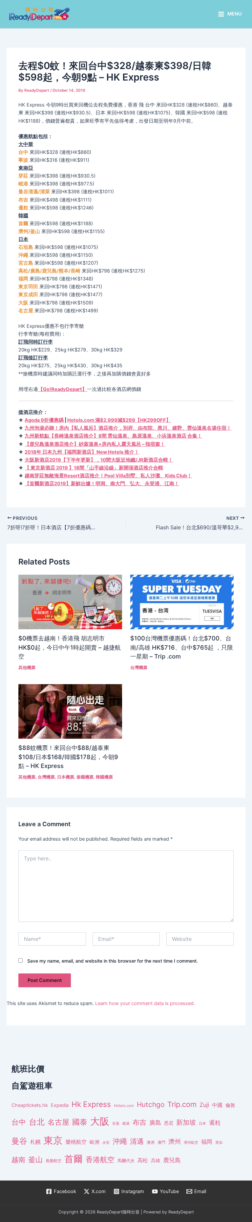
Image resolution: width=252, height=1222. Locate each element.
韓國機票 (104, 777)
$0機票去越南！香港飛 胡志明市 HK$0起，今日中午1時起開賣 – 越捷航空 (69, 647)
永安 (106, 1142)
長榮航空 (53, 1160)
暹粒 (215, 1122)
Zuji (204, 1104)
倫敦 (230, 1105)
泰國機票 (85, 777)
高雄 (155, 1160)
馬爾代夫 (126, 1160)
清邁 (137, 1141)
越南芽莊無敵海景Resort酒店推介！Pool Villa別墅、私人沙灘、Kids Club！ (108, 476)
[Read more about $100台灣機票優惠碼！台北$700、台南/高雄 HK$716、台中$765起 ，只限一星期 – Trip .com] (182, 602)
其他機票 (26, 667)
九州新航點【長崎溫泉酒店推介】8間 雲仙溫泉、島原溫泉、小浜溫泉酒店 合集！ (113, 436)
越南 (18, 1160)
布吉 (139, 1122)
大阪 (99, 1121)
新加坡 (186, 1122)
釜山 (35, 1159)
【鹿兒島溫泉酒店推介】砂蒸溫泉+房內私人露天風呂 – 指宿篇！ (95, 444)
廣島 (155, 1122)
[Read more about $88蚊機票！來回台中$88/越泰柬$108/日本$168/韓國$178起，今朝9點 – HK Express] (70, 711)
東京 (53, 1140)
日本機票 (65, 777)
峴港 (126, 1123)
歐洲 (94, 1142)
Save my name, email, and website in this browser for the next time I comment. (112, 961)
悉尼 (168, 1123)
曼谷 (19, 1141)
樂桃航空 (76, 1142)
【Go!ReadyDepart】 (62, 389)
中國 (217, 1105)
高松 (142, 1160)
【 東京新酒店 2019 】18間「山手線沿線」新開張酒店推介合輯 (94, 468)
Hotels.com (124, 1105)
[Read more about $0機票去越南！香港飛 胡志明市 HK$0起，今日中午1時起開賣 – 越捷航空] (70, 602)
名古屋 (58, 1121)
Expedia (60, 1105)
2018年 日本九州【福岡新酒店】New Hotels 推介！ (82, 452)
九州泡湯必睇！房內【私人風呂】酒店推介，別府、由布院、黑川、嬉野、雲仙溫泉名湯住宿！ (128, 428)
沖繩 (120, 1141)
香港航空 (100, 1159)
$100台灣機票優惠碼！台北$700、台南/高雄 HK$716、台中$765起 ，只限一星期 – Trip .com (181, 647)
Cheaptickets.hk (29, 1105)
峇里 (115, 1123)
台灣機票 (138, 667)
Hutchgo (150, 1104)
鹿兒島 (172, 1160)
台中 (18, 1122)
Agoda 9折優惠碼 (44, 420)
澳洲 (151, 1142)
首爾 (73, 1158)
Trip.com (182, 1104)
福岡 (206, 1141)
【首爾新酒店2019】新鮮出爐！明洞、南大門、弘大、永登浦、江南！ (102, 484)
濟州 (174, 1141)
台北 (37, 1122)
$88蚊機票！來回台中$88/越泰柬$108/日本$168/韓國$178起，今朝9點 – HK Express (68, 756)
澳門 (161, 1142)
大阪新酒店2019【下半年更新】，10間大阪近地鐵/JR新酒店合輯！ (99, 460)
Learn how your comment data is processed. (145, 1003)
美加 (218, 1142)
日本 (202, 1123)
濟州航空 (191, 1142)
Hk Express (91, 1104)
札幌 (35, 1142)
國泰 (79, 1122)
